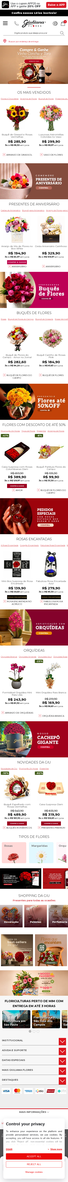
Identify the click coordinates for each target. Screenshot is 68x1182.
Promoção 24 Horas (10, 431)
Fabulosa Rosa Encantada (52, 545)
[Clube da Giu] (34, 994)
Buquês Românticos (19, 827)
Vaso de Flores (53, 154)
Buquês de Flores (34, 313)
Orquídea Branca (9, 656)
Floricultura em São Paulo (15, 1023)
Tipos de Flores (28, 431)
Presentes (41, 431)
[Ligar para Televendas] (16, 23)
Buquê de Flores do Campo (21, 319)
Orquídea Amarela (27, 656)
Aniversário (19, 266)
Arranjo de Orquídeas (19, 712)
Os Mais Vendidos (34, 92)
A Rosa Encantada (9, 545)
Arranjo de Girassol (19, 154)
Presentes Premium (53, 827)
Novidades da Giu (34, 762)
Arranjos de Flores (28, 98)
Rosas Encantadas (34, 539)
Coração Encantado (29, 545)
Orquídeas (34, 650)
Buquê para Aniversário (33, 210)
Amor (19, 490)
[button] (27, 80)
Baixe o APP (56, 4)
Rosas (3, 319)
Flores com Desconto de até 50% (34, 425)
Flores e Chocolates (9, 98)
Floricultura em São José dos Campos (44, 1021)
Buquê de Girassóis (44, 319)
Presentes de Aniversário (34, 204)
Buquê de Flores (46, 98)
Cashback (55, 23)
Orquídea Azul (45, 656)
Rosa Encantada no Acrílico (19, 602)
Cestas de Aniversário (10, 210)
